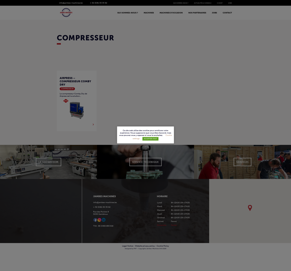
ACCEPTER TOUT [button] (150, 139)
